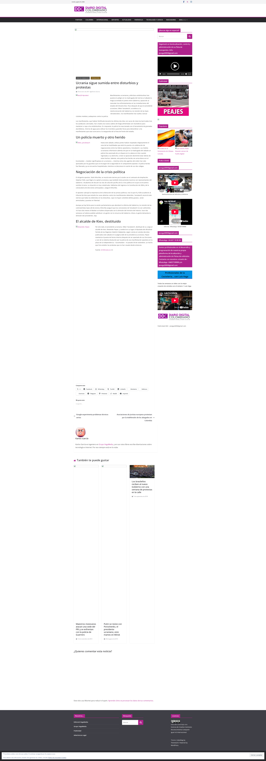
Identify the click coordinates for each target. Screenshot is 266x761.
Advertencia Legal (80, 735)
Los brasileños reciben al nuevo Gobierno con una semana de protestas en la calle (142, 487)
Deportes (115, 20)
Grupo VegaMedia (106, 444)
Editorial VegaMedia (81, 722)
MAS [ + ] (182, 20)
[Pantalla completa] (189, 74)
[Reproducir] (160, 74)
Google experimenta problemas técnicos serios (92, 416)
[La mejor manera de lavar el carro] (183, 138)
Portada (78, 20)
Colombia (89, 20)
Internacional (102, 20)
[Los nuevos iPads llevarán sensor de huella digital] (183, 151)
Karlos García (96, 92)
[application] (175, 66)
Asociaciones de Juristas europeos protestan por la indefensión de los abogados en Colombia (134, 417)
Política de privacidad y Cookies (57, 758)
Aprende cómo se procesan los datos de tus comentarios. (131, 701)
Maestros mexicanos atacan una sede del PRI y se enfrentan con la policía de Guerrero (86, 629)
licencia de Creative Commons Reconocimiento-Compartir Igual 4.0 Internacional (181, 729)
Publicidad (77, 731)
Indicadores (171, 20)
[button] (186, 19)
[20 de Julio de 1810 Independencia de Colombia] (166, 138)
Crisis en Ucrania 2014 (83, 78)
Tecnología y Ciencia (154, 20)
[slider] (173, 73)
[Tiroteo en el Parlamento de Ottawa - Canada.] (166, 151)
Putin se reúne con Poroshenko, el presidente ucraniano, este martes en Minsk (113, 629)
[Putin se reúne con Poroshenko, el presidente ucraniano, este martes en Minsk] (114, 466)
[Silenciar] (186, 74)
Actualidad (126, 20)
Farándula (138, 20)
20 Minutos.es (106, 250)
